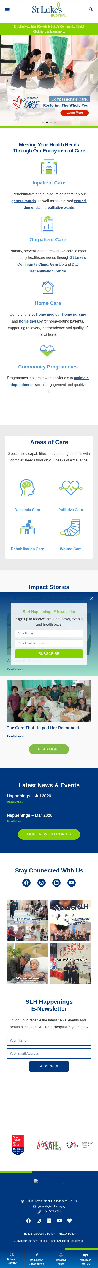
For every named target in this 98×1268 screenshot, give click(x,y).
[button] (7, 9)
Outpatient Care (47, 239)
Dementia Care (27, 510)
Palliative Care (70, 510)
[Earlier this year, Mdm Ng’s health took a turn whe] (27, 963)
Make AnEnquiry (12, 1261)
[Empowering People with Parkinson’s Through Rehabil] (27, 920)
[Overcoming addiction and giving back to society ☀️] (70, 920)
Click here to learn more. (49, 31)
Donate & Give (61, 1261)
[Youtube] (71, 883)
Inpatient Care (49, 183)
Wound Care (71, 549)
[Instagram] (41, 883)
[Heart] (69, 1220)
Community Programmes (48, 367)
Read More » (15, 736)
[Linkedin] (56, 883)
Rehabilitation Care (27, 549)
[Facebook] (26, 883)
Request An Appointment (36, 1261)
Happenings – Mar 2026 (29, 815)
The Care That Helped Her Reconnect (43, 728)
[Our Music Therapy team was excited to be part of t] (70, 963)
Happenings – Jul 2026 (29, 796)
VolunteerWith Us (85, 1261)
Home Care (48, 303)
